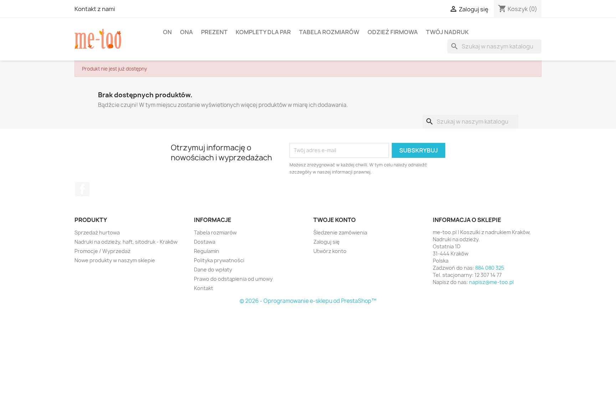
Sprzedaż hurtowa (97, 232)
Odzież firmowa (393, 32)
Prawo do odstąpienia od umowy (233, 278)
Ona (186, 32)
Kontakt (203, 288)
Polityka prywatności (219, 260)
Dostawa (204, 241)
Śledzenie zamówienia (340, 232)
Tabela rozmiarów (329, 32)
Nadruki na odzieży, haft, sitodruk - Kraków (126, 241)
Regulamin (206, 251)
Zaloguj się (326, 241)
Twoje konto (334, 220)
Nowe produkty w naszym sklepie (115, 260)
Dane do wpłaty (213, 269)
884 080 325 (489, 267)
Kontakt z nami (95, 9)
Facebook (82, 189)
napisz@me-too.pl (491, 282)
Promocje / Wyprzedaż (102, 251)
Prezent (214, 32)
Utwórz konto (329, 251)
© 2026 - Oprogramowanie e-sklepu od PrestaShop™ (308, 301)
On (167, 32)
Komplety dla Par (263, 32)
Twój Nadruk (447, 32)
